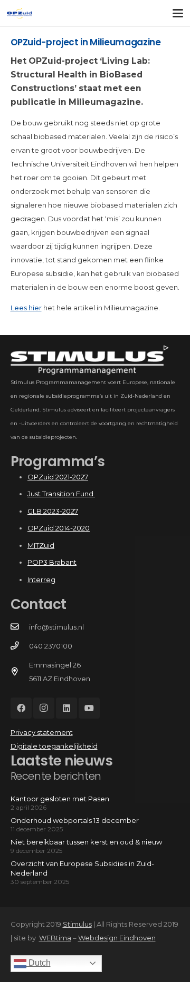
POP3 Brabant (52, 562)
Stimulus (77, 924)
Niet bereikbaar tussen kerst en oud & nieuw (86, 842)
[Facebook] (21, 708)
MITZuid (40, 545)
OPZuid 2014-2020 (58, 528)
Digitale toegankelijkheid (54, 746)
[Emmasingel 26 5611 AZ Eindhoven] (20, 671)
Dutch (38, 962)
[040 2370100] (20, 646)
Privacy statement (42, 732)
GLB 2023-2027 (52, 511)
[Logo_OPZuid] (19, 13)
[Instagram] (43, 708)
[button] (178, 13)
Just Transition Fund (61, 493)
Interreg (41, 579)
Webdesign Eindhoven (117, 938)
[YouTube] (89, 708)
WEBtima (55, 938)
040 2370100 (50, 646)
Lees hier (26, 307)
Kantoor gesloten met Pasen (60, 798)
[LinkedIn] (66, 708)
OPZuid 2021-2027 (57, 477)
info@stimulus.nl (56, 627)
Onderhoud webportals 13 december (75, 820)
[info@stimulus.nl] (20, 627)
